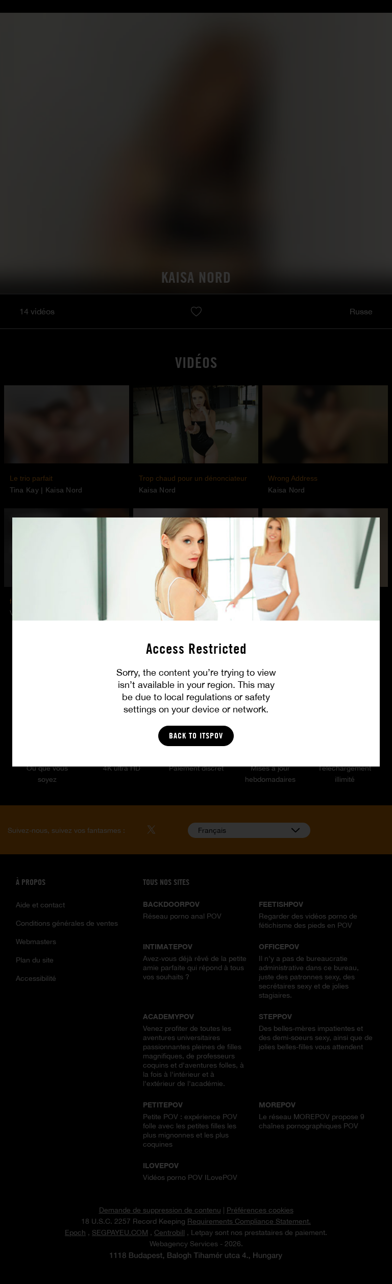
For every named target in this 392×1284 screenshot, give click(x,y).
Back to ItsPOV (196, 735)
